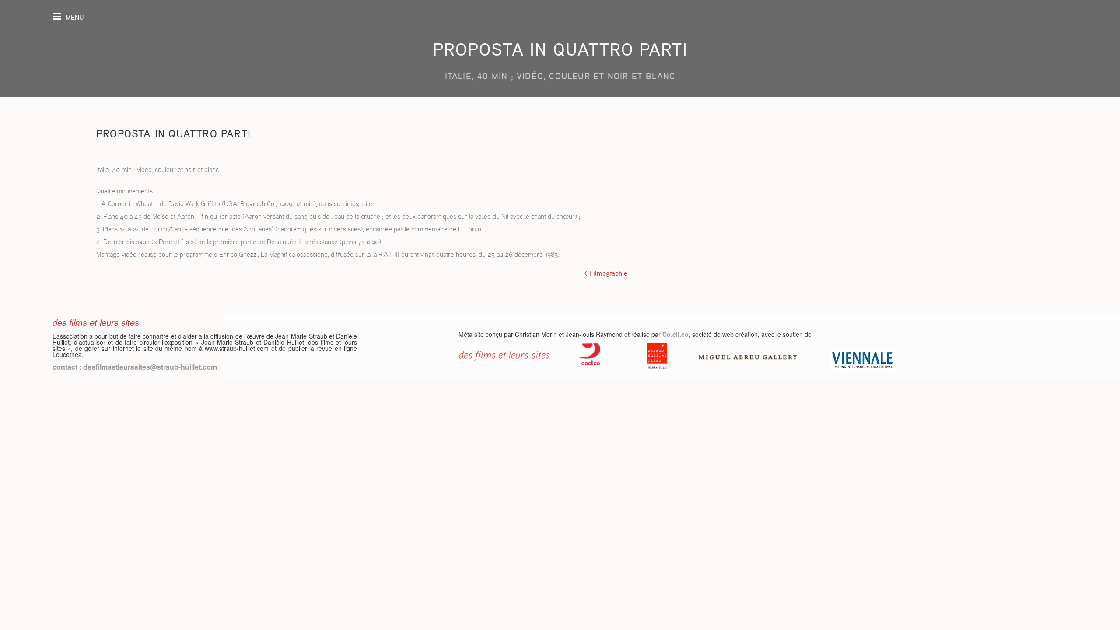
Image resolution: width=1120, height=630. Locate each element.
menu (75, 17)
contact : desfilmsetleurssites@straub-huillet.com (134, 367)
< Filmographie (605, 273)
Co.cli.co (675, 334)
